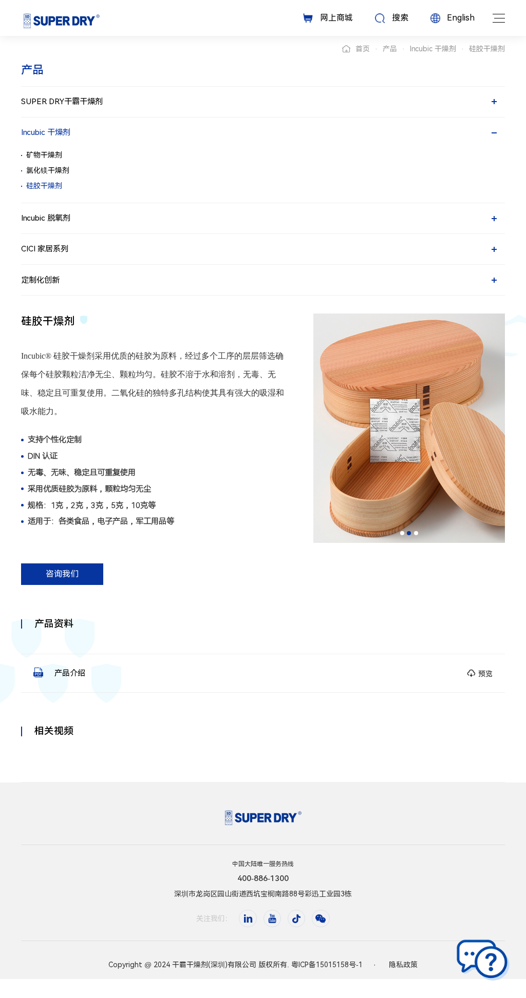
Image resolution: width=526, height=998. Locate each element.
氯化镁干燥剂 (47, 170)
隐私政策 (403, 965)
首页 (362, 49)
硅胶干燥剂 (44, 186)
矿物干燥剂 (44, 155)
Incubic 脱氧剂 (45, 218)
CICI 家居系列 (44, 248)
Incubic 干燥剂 (433, 49)
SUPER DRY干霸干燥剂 (62, 101)
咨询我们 (62, 574)
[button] (402, 533)
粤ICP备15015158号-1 (327, 965)
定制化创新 (40, 280)
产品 (390, 49)
